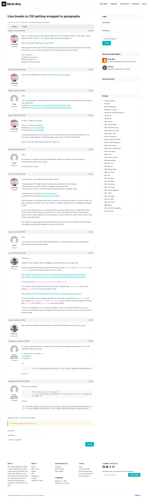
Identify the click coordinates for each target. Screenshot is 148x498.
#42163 (90, 232)
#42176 (90, 253)
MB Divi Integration (111, 136)
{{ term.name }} (27, 356)
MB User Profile (110, 202)
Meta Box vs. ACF (61, 481)
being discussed (79, 325)
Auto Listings (59, 471)
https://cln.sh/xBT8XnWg (36, 127)
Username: (11, 430)
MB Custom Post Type (112, 130)
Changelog (35, 476)
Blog (144, 4)
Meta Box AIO (109, 211)
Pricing (114, 4)
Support (135, 4)
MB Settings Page (110, 169)
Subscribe (134, 475)
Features (103, 4)
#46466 (90, 381)
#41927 (90, 69)
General (107, 103)
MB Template (109, 178)
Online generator (84, 469)
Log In (89, 444)
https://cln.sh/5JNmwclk (49, 193)
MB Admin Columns (111, 110)
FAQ (32, 473)
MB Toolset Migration (112, 190)
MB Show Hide (109, 172)
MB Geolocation (110, 151)
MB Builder (108, 118)
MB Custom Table (110, 133)
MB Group (108, 154)
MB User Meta (109, 199)
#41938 (90, 115)
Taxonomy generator (86, 473)
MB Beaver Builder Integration (114, 112)
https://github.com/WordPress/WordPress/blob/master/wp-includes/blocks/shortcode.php (51, 293)
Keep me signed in (15, 440)
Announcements (110, 101)
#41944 (90, 149)
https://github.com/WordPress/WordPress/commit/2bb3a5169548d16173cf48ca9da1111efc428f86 (53, 277)
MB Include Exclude (111, 157)
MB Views (16, 22)
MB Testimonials (110, 184)
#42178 (90, 320)
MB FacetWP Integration (113, 142)
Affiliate (33, 471)
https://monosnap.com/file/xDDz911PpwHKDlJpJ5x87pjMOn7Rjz (49, 105)
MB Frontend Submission (113, 148)
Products (124, 4)
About (33, 467)
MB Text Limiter (110, 187)
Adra (23, 373)
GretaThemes (59, 469)
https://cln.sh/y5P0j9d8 (35, 130)
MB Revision (109, 166)
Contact (33, 478)
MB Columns (109, 121)
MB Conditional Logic (112, 127)
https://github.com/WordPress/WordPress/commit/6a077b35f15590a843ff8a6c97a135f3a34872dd (54, 275)
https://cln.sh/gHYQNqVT (52, 196)
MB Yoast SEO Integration (113, 208)
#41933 (90, 90)
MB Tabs (107, 175)
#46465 (90, 341)
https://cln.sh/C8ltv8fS (46, 43)
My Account (35, 469)
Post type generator (85, 471)
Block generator (84, 476)
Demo (81, 467)
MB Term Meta (109, 181)
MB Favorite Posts (110, 145)
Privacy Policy (27, 495)
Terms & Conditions (38, 495)
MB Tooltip (108, 193)
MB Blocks (108, 115)
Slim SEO (58, 467)
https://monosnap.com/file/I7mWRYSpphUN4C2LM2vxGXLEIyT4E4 (50, 108)
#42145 (90, 174)
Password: (11, 435)
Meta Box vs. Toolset (62, 483)
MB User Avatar (110, 196)
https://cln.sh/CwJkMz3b (63, 75)
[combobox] (120, 85)
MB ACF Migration (110, 107)
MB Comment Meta (111, 124)
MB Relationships (110, 160)
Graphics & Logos (37, 480)
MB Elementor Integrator (113, 139)
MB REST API (109, 163)
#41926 (90, 31)
